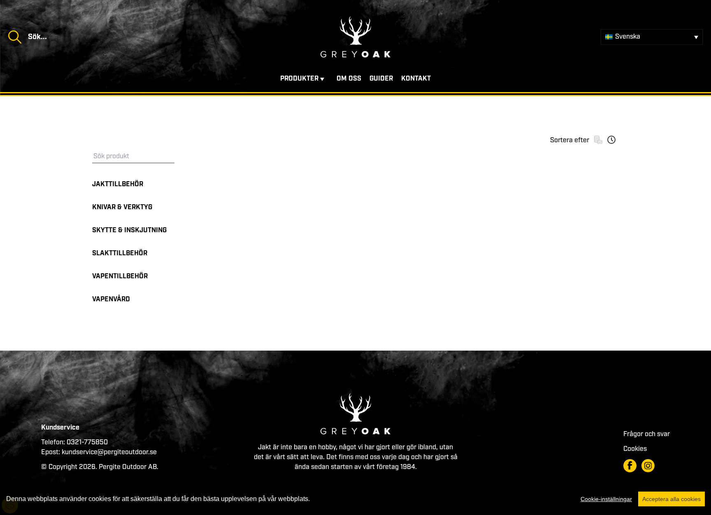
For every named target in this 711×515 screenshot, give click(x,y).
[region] (355, 499)
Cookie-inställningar (606, 499)
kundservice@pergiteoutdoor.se (109, 452)
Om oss (349, 78)
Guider (381, 78)
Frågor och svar (646, 434)
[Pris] (598, 140)
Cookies (635, 449)
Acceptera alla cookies (671, 499)
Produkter (299, 78)
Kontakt (416, 78)
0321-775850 (87, 442)
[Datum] (611, 140)
